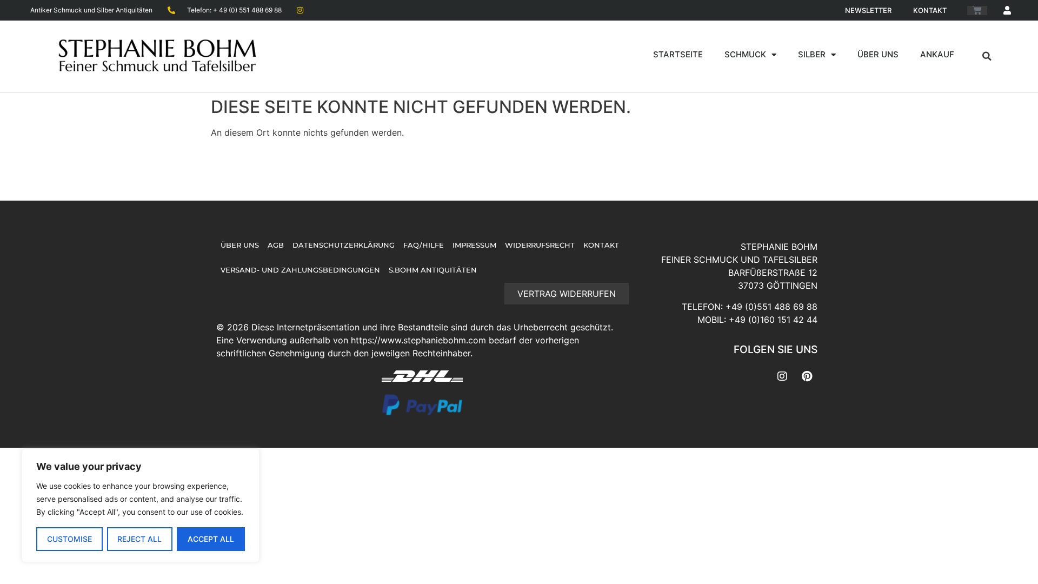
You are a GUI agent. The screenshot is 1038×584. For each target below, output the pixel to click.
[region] (141, 505)
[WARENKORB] (977, 10)
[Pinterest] (806, 376)
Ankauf (937, 54)
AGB (276, 245)
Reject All (139, 538)
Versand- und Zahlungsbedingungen (300, 270)
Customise (69, 538)
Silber (812, 54)
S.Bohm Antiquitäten (433, 270)
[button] (987, 56)
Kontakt (930, 10)
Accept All (211, 538)
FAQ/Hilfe (423, 245)
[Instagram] (782, 376)
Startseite (678, 54)
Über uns (878, 54)
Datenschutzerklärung (343, 245)
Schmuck (745, 54)
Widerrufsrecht (540, 245)
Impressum (474, 245)
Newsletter (868, 10)
